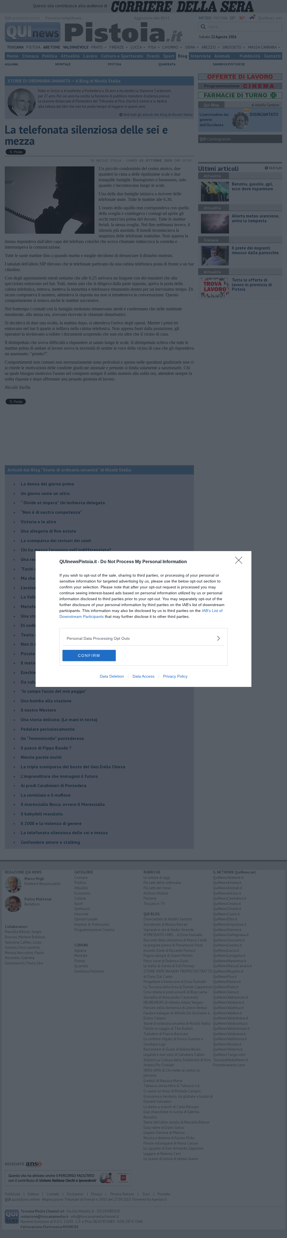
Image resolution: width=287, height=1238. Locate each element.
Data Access (143, 676)
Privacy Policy (175, 676)
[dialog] (143, 619)
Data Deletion (112, 676)
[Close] (240, 562)
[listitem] (143, 638)
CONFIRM (89, 655)
